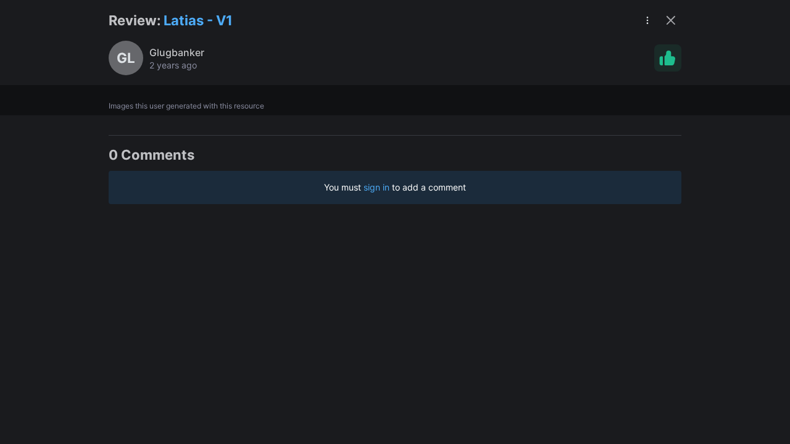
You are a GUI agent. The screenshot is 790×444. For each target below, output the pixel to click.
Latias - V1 (198, 20)
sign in (376, 187)
